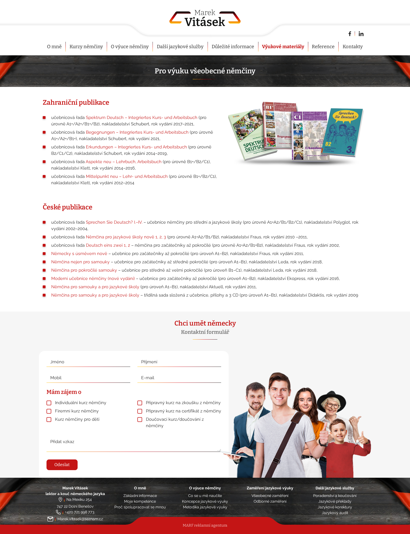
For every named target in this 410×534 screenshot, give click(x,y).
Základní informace (140, 495)
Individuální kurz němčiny (80, 402)
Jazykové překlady (334, 501)
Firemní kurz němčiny (77, 410)
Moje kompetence (140, 501)
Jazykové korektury (335, 507)
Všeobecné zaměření (270, 495)
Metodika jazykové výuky (205, 507)
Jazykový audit (335, 512)
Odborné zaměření (270, 501)
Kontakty (352, 46)
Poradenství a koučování (334, 495)
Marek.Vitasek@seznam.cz (80, 519)
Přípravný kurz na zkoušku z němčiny (183, 402)
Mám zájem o (64, 392)
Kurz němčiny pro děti (77, 419)
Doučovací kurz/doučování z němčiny (175, 422)
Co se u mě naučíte (205, 495)
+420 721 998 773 (79, 512)
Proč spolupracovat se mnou (140, 507)
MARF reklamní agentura (205, 525)
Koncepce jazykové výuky (205, 501)
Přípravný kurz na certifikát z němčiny (183, 410)
